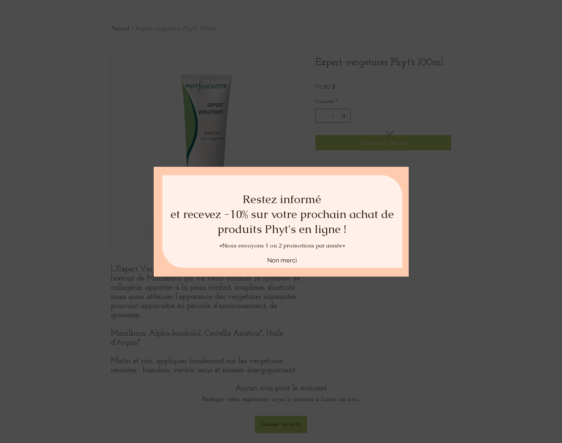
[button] (390, 113)
